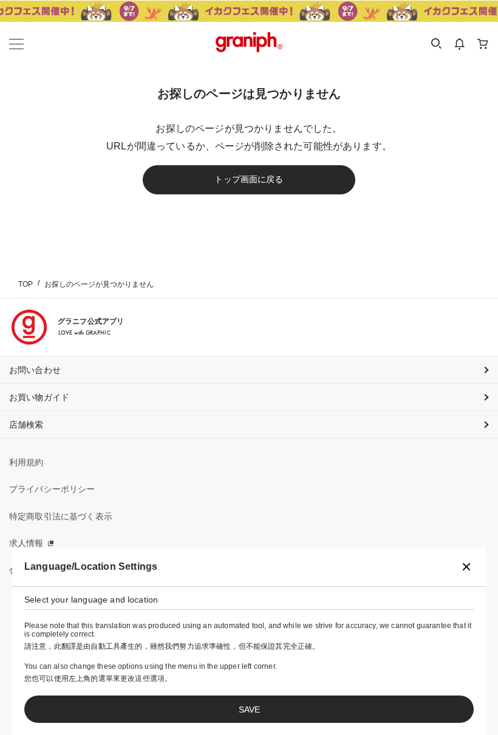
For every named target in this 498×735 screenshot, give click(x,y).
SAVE (249, 709)
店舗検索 (26, 424)
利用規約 (26, 462)
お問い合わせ (35, 370)
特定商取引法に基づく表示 (60, 516)
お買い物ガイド (39, 397)
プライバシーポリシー (52, 489)
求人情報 (26, 543)
